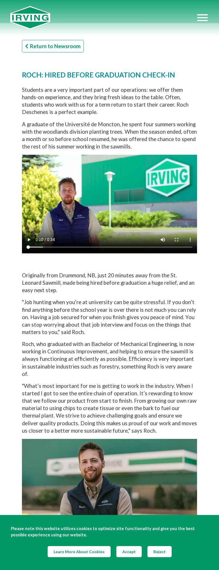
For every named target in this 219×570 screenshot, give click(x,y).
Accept (129, 551)
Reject (159, 551)
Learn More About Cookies (79, 551)
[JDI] (103, 18)
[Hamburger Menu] (202, 17)
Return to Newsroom (55, 46)
